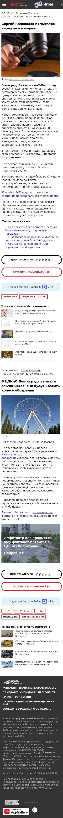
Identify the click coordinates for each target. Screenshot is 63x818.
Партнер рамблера (30, 802)
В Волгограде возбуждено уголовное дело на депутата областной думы (32, 239)
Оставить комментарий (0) (31, 272)
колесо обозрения (11, 456)
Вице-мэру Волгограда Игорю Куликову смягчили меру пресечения (35, 322)
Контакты (9, 687)
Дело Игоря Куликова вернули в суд (33, 331)
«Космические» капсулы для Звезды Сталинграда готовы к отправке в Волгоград (33, 633)
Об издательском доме (19, 692)
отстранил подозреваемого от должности (29, 195)
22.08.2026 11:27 (10, 370)
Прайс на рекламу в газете (37, 687)
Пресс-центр (46, 692)
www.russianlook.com (21, 79)
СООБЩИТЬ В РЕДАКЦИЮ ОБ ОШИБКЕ (27, 708)
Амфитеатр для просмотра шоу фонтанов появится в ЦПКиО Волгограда (28, 542)
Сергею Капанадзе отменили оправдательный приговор (26, 245)
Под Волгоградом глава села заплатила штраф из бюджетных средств (35, 311)
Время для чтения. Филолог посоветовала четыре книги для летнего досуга (36, 663)
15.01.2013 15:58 (9, 13)
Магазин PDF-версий (17, 696)
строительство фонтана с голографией (27, 514)
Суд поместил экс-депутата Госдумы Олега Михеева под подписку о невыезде (31, 230)
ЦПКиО (5, 436)
